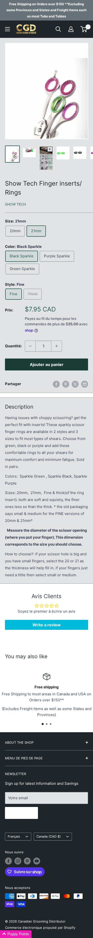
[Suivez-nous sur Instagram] (17, 861)
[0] (84, 29)
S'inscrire (21, 812)
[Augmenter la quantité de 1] (56, 346)
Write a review (46, 624)
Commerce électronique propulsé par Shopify (40, 928)
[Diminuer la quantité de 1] (30, 346)
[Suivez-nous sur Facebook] (8, 861)
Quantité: (13, 346)
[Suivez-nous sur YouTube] (36, 861)
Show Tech (15, 204)
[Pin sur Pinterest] (65, 384)
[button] (15, 934)
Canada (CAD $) (48, 836)
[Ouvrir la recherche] (58, 29)
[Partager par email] (84, 384)
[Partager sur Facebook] (56, 384)
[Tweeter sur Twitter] (75, 384)
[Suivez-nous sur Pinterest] (27, 861)
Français (14, 836)
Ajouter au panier (46, 364)
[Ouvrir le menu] (7, 29)
